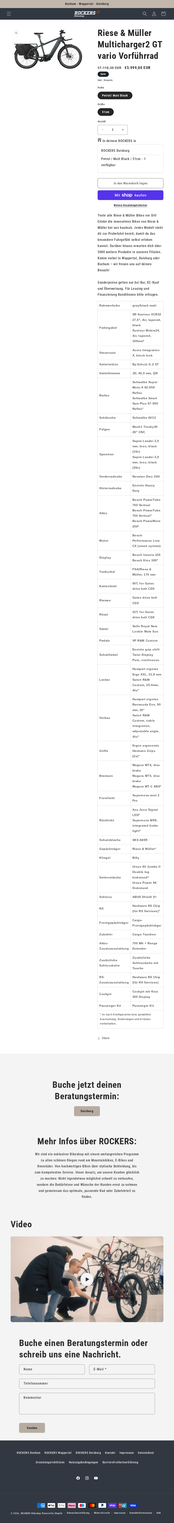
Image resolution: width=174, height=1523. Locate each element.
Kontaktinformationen (141, 1513)
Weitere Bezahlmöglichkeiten (130, 205)
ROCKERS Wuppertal (58, 1452)
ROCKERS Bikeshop (31, 1513)
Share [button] (106, 1038)
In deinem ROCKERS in (119, 141)
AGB (158, 1513)
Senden (32, 1428)
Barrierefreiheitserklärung (120, 1462)
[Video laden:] (87, 1279)
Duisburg (87, 1111)
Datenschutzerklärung (78, 1513)
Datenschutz (146, 1452)
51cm (105, 112)
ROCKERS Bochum (28, 1452)
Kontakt (110, 1452)
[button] (9, 13)
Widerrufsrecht (102, 1513)
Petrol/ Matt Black (115, 95)
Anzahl (101, 121)
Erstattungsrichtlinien (50, 1462)
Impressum (126, 1452)
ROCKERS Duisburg (88, 1452)
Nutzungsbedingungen (83, 1462)
